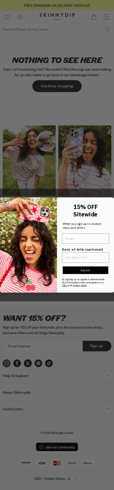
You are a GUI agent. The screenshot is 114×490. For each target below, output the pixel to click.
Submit (85, 270)
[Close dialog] (5, 202)
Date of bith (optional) (82, 249)
